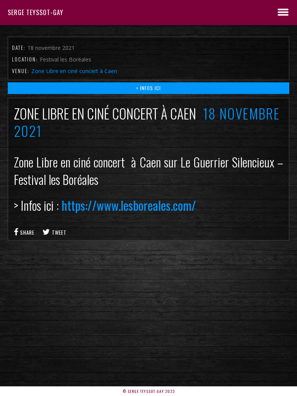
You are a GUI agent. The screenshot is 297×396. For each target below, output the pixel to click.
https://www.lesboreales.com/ (127, 205)
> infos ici (148, 88)
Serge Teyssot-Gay (35, 12)
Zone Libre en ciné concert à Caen (74, 71)
